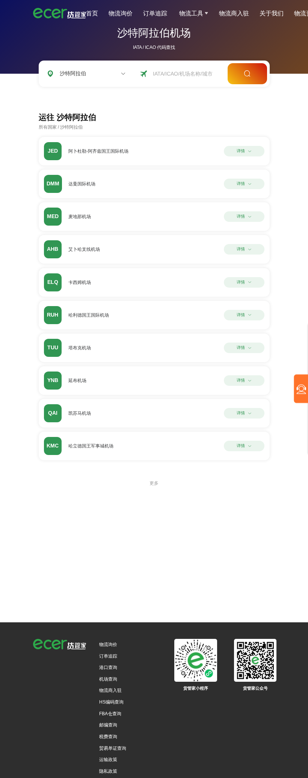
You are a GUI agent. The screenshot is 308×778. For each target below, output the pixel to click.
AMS (140, 96)
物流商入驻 (234, 13)
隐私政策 (108, 771)
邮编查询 (108, 725)
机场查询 (108, 679)
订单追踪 (155, 13)
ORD (83, 96)
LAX (64, 96)
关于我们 (272, 13)
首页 (92, 13)
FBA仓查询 (110, 713)
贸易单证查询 (112, 748)
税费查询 (108, 736)
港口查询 (108, 667)
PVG (103, 96)
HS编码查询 (111, 702)
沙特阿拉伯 (71, 127)
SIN (121, 96)
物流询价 (121, 13)
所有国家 (48, 127)
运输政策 (108, 759)
